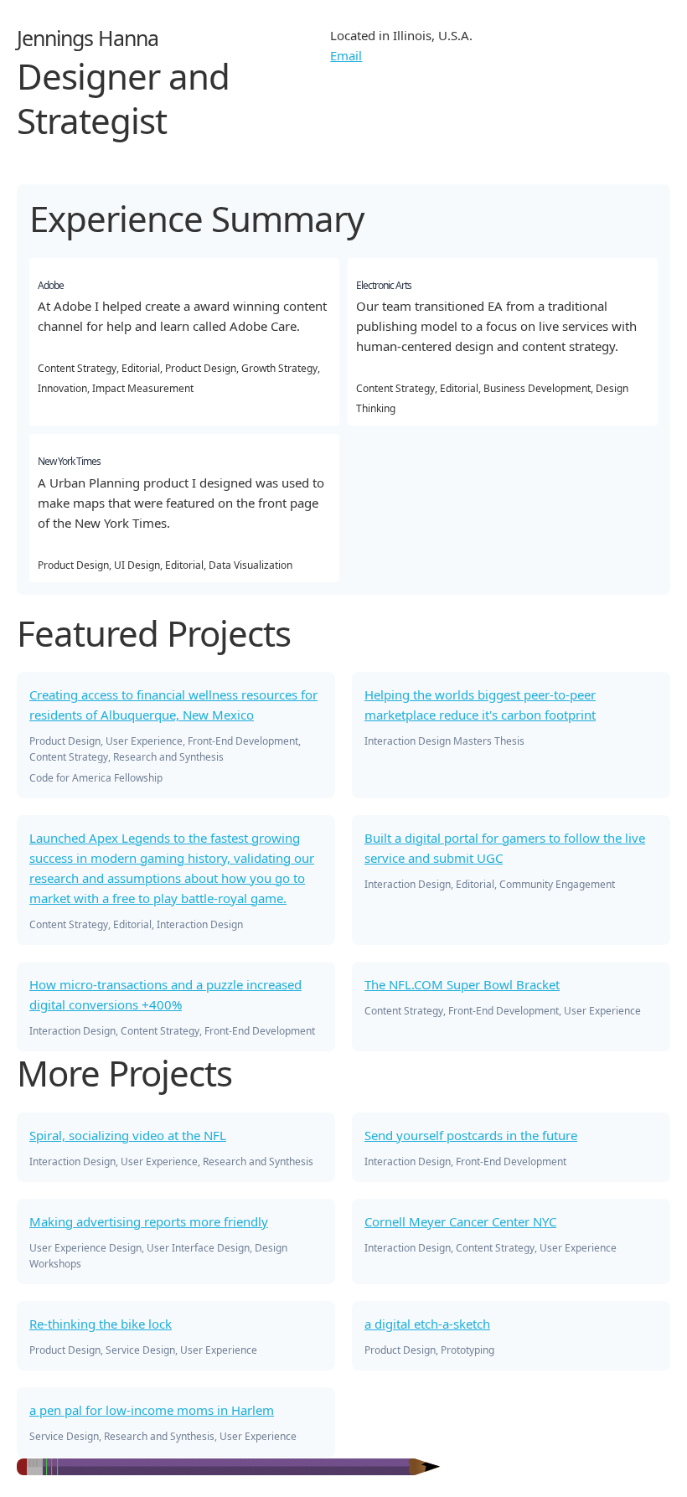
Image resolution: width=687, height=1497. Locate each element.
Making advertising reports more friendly (148, 1221)
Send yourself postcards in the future (470, 1135)
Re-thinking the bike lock (100, 1323)
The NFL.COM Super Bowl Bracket (462, 984)
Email (346, 55)
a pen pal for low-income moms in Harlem (151, 1410)
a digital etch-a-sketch (427, 1323)
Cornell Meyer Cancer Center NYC (460, 1221)
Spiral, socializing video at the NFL (127, 1135)
